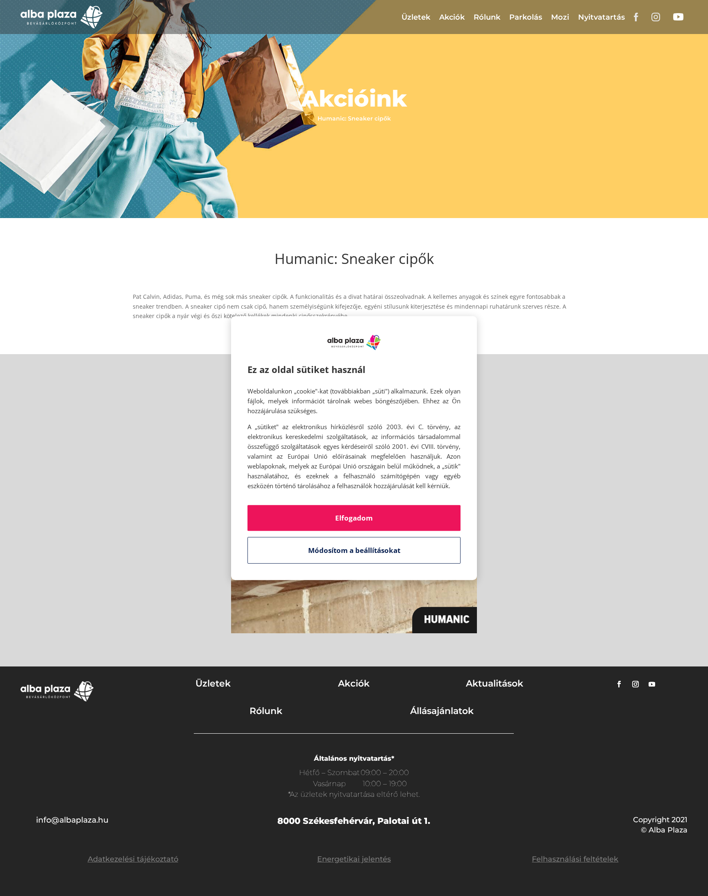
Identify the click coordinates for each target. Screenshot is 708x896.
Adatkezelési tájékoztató (133, 859)
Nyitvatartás (601, 17)
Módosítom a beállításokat (354, 550)
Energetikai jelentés (354, 859)
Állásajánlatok (442, 710)
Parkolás (525, 17)
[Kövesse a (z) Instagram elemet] (635, 684)
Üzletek (416, 17)
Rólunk (487, 17)
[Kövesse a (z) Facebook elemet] (619, 684)
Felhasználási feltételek (575, 859)
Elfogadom (354, 518)
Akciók (452, 17)
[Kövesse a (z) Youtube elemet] (651, 684)
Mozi (560, 17)
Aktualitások (494, 683)
